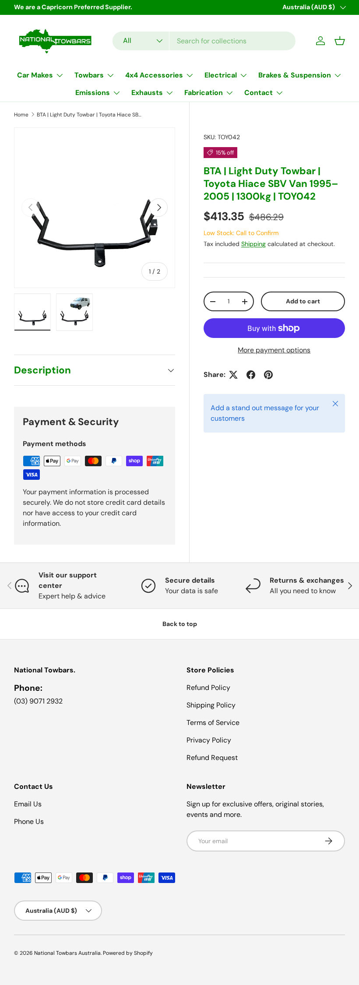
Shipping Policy (211, 705)
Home (21, 114)
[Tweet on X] (233, 374)
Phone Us (29, 821)
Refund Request (212, 757)
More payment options (274, 350)
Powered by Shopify (128, 953)
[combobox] (204, 41)
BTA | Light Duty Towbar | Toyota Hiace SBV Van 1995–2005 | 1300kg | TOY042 (89, 114)
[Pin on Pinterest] (268, 374)
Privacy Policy (209, 740)
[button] (339, 40)
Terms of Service (213, 722)
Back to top (179, 624)
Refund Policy (208, 687)
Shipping (253, 244)
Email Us (28, 804)
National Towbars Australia (67, 953)
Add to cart (303, 301)
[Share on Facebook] (251, 374)
